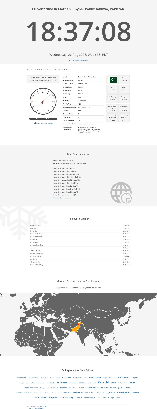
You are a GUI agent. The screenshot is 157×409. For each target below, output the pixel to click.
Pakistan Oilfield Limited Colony (26, 393)
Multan (104, 387)
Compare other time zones (62, 198)
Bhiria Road (44, 378)
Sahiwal (135, 392)
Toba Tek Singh (108, 398)
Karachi (103, 382)
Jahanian (73, 383)
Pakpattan (67, 393)
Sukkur (79, 397)
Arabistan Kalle (33, 378)
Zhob (118, 398)
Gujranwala (124, 377)
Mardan (63, 387)
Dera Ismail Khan (79, 378)
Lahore (131, 382)
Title (99, 398)
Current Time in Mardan (43, 119)
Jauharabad (92, 383)
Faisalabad (95, 377)
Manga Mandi (44, 388)
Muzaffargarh (116, 387)
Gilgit (105, 378)
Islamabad (62, 382)
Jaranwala (81, 383)
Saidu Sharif (41, 397)
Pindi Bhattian (89, 393)
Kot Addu (121, 383)
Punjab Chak (101, 393)
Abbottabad (21, 378)
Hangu (21, 383)
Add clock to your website (80, 61)
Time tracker (30, 408)
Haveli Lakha (41, 383)
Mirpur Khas (93, 387)
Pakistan (49, 70)
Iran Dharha (51, 383)
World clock (40, 70)
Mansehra (54, 388)
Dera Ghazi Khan (63, 377)
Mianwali (81, 388)
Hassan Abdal (30, 383)
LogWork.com (42, 406)
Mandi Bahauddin (31, 388)
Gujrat (135, 377)
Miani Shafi (72, 388)
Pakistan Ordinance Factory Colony (50, 393)
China (52, 378)
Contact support (39, 408)
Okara (127, 387)
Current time (30, 70)
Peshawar (78, 392)
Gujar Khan (112, 378)
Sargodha (53, 397)
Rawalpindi (123, 392)
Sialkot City (66, 397)
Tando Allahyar (89, 398)
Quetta (111, 392)
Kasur (113, 383)
